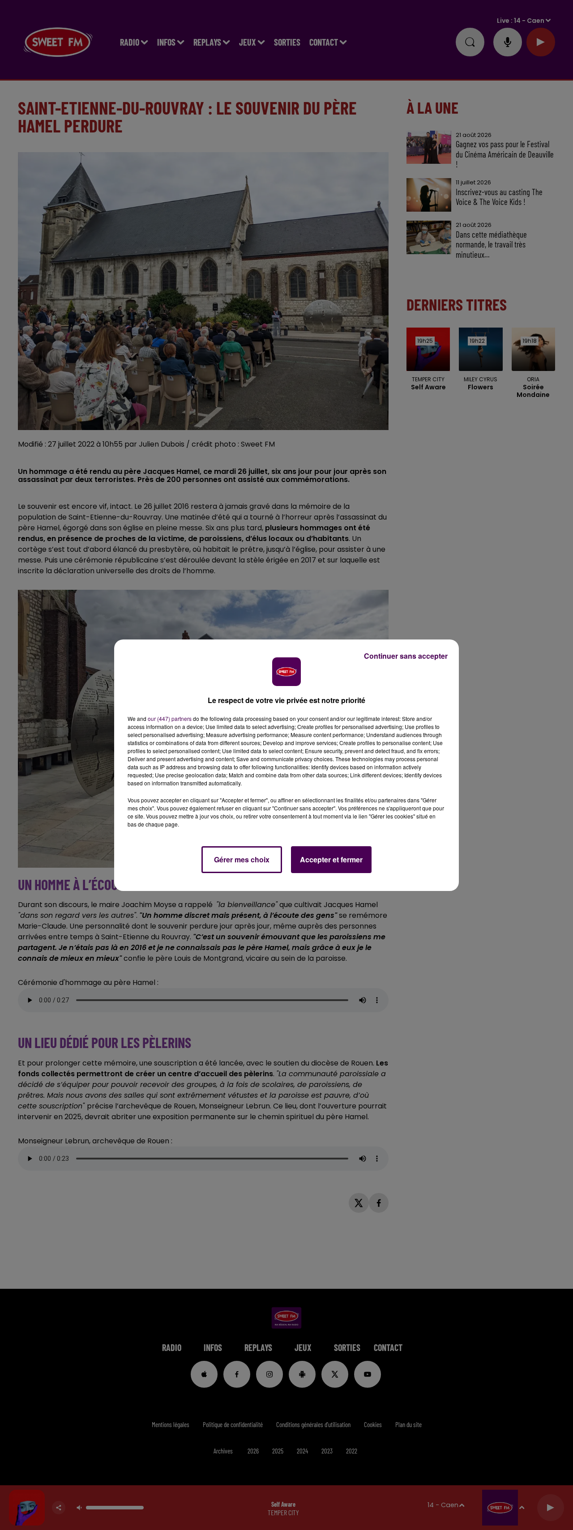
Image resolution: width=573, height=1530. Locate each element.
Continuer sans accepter (406, 656)
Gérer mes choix (241, 859)
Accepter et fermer (331, 859)
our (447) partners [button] (170, 718)
